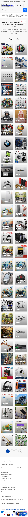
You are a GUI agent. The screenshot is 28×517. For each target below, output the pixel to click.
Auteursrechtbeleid (6, 492)
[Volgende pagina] (20, 451)
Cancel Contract (5, 480)
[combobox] (14, 10)
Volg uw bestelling (6, 478)
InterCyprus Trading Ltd (11, 509)
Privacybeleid (4, 472)
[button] (23, 21)
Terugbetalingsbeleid (6, 474)
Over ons (3, 485)
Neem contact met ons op (8, 489)
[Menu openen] (25, 5)
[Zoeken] (25, 10)
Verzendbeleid (4, 476)
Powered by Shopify (21, 509)
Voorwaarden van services (8, 487)
